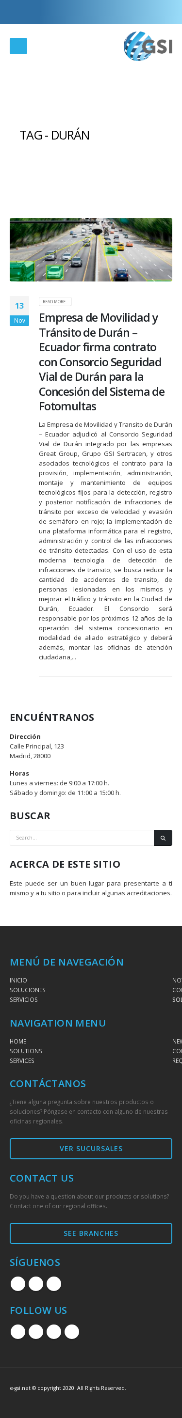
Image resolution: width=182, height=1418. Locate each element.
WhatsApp (72, 1332)
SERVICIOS (24, 999)
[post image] (91, 249)
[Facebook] (133, 12)
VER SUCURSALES (91, 1148)
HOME (18, 1041)
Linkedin (54, 1284)
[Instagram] (149, 12)
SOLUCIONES (28, 990)
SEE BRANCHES (91, 1233)
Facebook (18, 1284)
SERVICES (22, 1060)
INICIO (18, 980)
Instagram (36, 1284)
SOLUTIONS (26, 1051)
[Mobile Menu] (18, 46)
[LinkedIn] (165, 12)
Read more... (55, 301)
